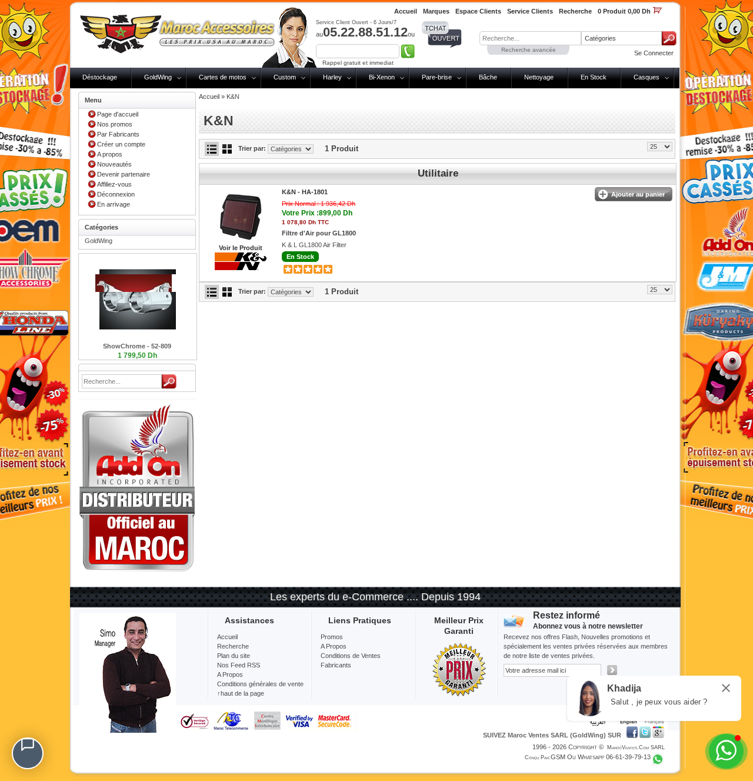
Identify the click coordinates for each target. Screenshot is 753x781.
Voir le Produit (240, 247)
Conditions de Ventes (351, 655)
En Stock (594, 77)
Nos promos (114, 124)
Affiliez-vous (114, 184)
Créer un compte (121, 144)
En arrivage (113, 204)
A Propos (333, 646)
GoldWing (158, 77)
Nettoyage (539, 77)
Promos (332, 636)
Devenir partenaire (123, 174)
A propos (109, 154)
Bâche (488, 77)
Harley (332, 77)
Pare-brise (437, 77)
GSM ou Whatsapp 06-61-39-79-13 (601, 756)
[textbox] (530, 38)
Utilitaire (438, 173)
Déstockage (99, 77)
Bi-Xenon (382, 77)
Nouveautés (114, 164)
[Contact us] (28, 753)
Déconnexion (116, 194)
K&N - (305, 191)
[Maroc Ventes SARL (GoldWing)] (177, 32)
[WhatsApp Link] (726, 751)
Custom (285, 77)
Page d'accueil (117, 114)
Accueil (209, 96)
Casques (646, 77)
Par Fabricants (118, 134)
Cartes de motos (222, 77)
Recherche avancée (528, 49)
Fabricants (336, 665)
